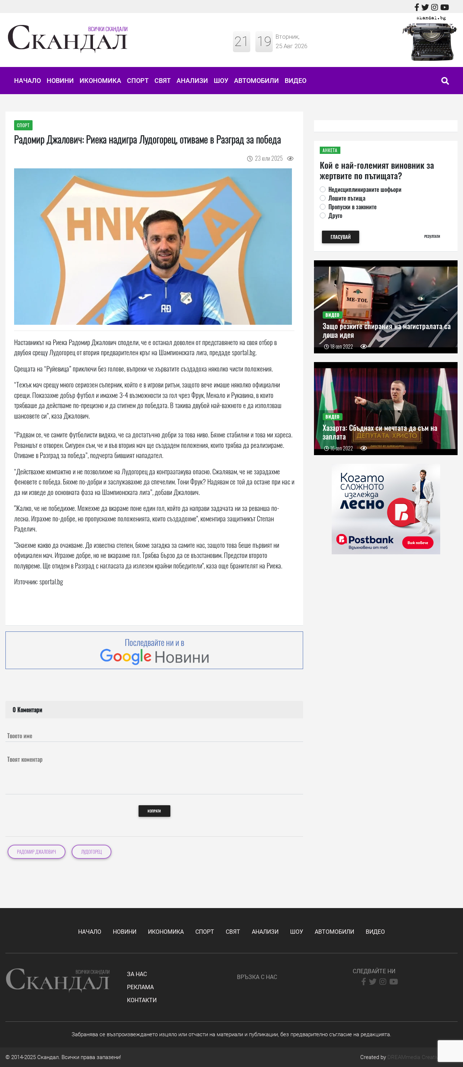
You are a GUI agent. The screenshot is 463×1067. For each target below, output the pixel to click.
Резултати (432, 236)
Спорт (138, 80)
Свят (162, 80)
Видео (295, 80)
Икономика (100, 80)
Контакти (142, 1000)
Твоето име (19, 735)
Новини (60, 80)
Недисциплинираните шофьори (365, 189)
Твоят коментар (25, 759)
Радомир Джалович (36, 851)
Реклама (140, 987)
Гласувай (341, 237)
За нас (137, 974)
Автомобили (256, 80)
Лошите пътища (346, 198)
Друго (335, 215)
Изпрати (154, 811)
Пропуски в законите (352, 206)
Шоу (221, 80)
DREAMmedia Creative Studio (422, 1057)
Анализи (192, 80)
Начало (27, 80)
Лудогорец (91, 851)
